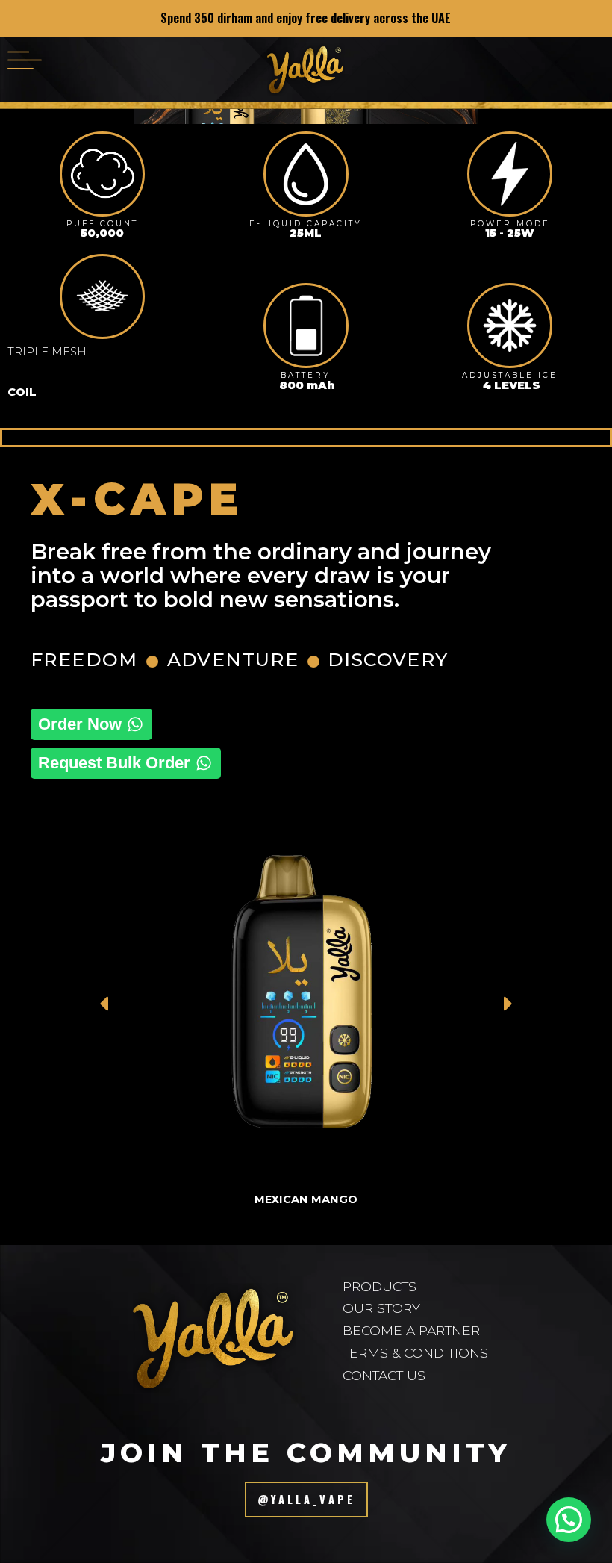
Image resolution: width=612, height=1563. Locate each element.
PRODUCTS (379, 1286)
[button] (24, 59)
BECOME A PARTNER (411, 1330)
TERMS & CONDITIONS (415, 1353)
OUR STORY (381, 1308)
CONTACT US (384, 1375)
